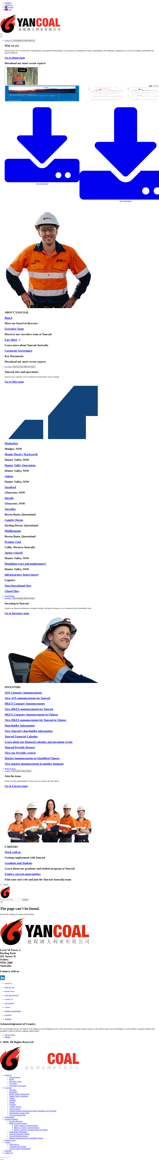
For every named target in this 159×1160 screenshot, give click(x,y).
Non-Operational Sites (18, 585)
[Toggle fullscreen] (6, 1157)
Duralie (9, 498)
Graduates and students (17, 1147)
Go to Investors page (17, 613)
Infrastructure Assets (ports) (22, 574)
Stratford (10, 487)
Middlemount (13, 530)
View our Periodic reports (20, 752)
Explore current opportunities (23, 874)
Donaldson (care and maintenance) (25, 563)
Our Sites (8, 1088)
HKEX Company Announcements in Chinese (31, 714)
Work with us (13, 852)
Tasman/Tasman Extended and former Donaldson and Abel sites (32, 1111)
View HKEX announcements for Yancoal (29, 709)
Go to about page (15, 57)
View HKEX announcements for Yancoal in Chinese (35, 720)
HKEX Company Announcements (25, 703)
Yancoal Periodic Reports (20, 747)
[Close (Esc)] (1, 1157)
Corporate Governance (18, 350)
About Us (8, 1075)
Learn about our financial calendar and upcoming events (38, 741)
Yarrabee (10, 509)
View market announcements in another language (34, 763)
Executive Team (14, 328)
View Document (42, 184)
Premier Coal (13, 541)
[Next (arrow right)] (3, 1159)
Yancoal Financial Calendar (21, 736)
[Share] (3, 1157)
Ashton (9, 476)
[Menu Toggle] (1, 35)
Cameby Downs (14, 519)
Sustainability (10, 1117)
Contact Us (9, 1153)
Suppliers (8, 1151)
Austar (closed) (14, 552)
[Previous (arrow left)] (1, 1159)
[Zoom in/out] (8, 1157)
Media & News (10, 1140)
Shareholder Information (20, 725)
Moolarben (11, 443)
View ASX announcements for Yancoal (27, 698)
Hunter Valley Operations (20, 465)
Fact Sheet (11, 339)
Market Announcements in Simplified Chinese (32, 758)
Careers (7, 1142)
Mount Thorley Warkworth (21, 454)
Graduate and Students (18, 863)
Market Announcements (18, 1123)
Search (25, 900)
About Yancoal (14, 1077)
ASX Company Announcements (23, 692)
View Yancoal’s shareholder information (28, 730)
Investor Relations (11, 1119)
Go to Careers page (16, 786)
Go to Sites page (14, 381)
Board (8, 317)
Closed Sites (12, 591)
